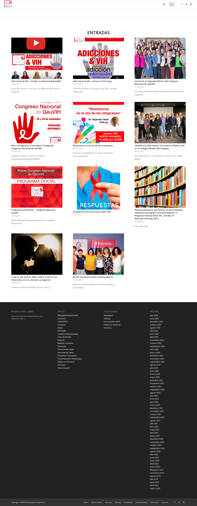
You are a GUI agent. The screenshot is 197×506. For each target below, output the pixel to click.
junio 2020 (154, 457)
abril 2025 (154, 337)
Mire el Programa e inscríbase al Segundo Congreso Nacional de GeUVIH (32, 147)
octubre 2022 (155, 386)
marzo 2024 (155, 352)
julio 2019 (154, 479)
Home (60, 327)
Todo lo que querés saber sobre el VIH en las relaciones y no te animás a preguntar (34, 278)
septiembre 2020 (157, 448)
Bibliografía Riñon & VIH (68, 315)
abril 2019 (154, 485)
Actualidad (108, 315)
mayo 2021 (154, 429)
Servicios (61, 364)
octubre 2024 (155, 343)
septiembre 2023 (157, 361)
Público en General (66, 361)
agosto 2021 (155, 420)
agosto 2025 (155, 327)
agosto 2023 (155, 364)
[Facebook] (182, 4)
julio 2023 (154, 368)
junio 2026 (154, 318)
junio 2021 (154, 426)
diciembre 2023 (156, 355)
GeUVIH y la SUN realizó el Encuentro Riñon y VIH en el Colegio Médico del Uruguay (159, 147)
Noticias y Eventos (65, 343)
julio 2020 (154, 454)
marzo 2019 (155, 488)
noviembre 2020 (157, 442)
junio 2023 (154, 371)
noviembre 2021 (157, 411)
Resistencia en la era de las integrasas (93, 145)
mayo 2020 (154, 460)
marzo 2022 (155, 405)
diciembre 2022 (156, 380)
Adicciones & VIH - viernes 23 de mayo (92, 81)
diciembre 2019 (156, 470)
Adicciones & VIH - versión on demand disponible (36, 81)
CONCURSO (63, 321)
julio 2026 (154, 315)
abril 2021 (154, 432)
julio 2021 (154, 423)
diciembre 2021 (156, 408)
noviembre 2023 (157, 358)
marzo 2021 (155, 436)
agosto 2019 (155, 476)
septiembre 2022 (157, 389)
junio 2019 (154, 482)
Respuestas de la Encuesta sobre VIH (92, 211)
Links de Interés (64, 337)
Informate (62, 330)
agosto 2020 (155, 451)
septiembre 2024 (157, 346)
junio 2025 (154, 334)
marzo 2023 (155, 374)
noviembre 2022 (157, 383)
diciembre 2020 (156, 439)
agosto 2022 (155, 392)
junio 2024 (154, 349)
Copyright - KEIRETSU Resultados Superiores (28, 502)
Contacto (61, 324)
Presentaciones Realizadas (70, 358)
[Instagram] (191, 4)
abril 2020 (154, 463)
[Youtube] (186, 4)
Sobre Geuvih (64, 368)
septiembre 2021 (157, 417)
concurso (62, 318)
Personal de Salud (66, 349)
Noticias (61, 340)
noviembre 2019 (157, 473)
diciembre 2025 (156, 321)
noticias (107, 318)
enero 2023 (155, 377)
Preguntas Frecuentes (67, 355)
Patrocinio (62, 346)
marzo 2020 (155, 466)
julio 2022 (154, 395)
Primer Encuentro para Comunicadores (93, 277)
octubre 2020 (155, 445)
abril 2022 (154, 402)
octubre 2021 (155, 414)
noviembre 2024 (157, 340)
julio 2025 (154, 330)
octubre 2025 (155, 324)
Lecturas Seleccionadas (68, 334)
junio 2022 (154, 398)
